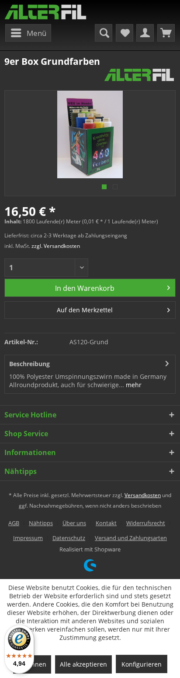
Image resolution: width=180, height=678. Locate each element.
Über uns (74, 523)
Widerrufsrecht (145, 523)
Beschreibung (29, 364)
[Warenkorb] (166, 33)
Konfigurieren (141, 664)
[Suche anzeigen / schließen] (103, 33)
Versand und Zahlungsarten (131, 538)
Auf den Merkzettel (85, 310)
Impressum (28, 538)
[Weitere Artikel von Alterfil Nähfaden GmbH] (139, 75)
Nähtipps (41, 523)
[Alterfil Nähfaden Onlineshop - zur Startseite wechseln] (45, 12)
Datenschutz (68, 538)
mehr (133, 385)
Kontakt (106, 523)
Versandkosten (143, 495)
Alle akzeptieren (83, 664)
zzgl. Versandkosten (55, 246)
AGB (13, 523)
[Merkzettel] (124, 33)
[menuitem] (28, 33)
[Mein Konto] (145, 33)
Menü (36, 33)
